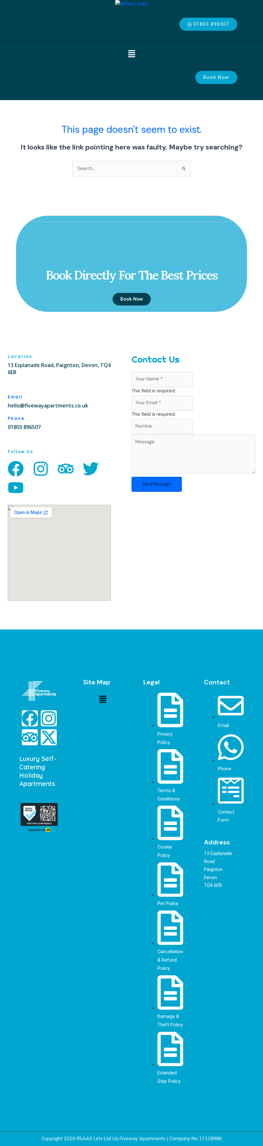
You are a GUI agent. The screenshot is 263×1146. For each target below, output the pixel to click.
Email (15, 396)
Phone (16, 418)
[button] (131, 54)
